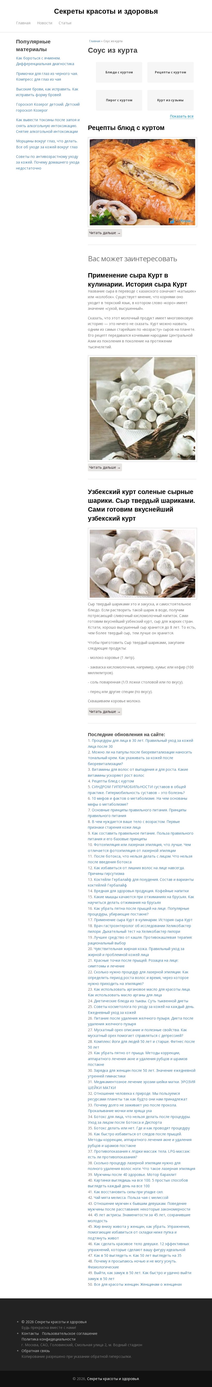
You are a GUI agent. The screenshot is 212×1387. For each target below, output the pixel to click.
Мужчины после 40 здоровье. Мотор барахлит (135, 1174)
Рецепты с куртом (170, 72)
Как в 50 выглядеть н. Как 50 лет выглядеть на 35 (137, 1255)
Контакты (30, 1333)
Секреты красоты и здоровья (106, 11)
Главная (23, 22)
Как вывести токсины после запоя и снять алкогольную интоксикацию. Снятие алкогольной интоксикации (48, 125)
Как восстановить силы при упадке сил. (128, 1191)
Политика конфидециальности (48, 1339)
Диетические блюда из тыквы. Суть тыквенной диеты (141, 1000)
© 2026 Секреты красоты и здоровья (54, 1321)
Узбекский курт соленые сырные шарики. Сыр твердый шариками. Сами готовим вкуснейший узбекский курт (141, 505)
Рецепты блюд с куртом (126, 127)
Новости (44, 22)
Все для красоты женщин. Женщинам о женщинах (138, 1284)
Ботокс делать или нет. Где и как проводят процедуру (142, 1128)
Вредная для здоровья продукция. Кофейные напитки (141, 890)
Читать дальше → (105, 232)
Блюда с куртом (119, 72)
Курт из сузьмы (170, 100)
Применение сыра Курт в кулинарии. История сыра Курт (137, 279)
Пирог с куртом (119, 100)
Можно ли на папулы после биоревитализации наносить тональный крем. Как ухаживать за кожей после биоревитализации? (140, 758)
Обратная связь (35, 1350)
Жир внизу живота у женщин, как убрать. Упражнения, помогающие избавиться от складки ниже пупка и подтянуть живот (139, 1232)
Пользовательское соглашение (69, 1333)
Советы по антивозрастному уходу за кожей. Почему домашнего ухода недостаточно (47, 162)
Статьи (65, 22)
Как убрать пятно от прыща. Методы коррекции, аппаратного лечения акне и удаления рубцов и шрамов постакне (137, 1058)
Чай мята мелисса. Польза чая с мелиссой (131, 1197)
